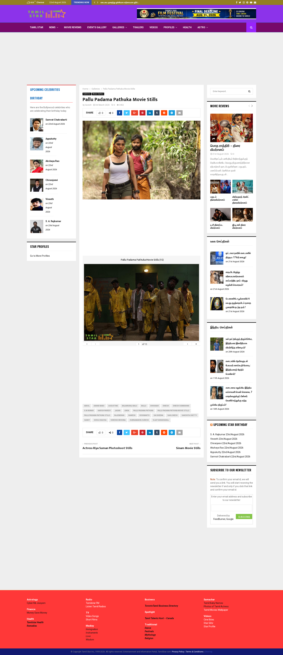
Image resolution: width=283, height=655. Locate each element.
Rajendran (119, 415)
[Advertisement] (141, 59)
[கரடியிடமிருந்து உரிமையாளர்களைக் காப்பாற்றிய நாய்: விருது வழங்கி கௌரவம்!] (216, 283)
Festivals (149, 631)
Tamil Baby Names (213, 603)
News (52, 27)
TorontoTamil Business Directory (161, 605)
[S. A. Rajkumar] (36, 232)
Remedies (32, 625)
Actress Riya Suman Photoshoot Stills (107, 448)
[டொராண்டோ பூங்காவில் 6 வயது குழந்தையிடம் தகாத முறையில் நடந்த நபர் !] (216, 309)
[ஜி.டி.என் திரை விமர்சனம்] (242, 215)
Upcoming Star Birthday (230, 424)
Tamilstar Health (35, 622)
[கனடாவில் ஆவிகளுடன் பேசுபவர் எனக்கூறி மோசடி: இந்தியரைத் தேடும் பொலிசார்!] (216, 372)
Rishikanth (145, 415)
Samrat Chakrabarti (56, 119)
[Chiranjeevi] (36, 191)
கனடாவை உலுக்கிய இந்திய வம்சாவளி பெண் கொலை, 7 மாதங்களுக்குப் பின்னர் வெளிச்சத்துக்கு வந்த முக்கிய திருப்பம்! (231, 396)
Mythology (150, 635)
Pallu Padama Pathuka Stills (97, 415)
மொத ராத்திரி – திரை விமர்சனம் (225, 148)
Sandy (87, 420)
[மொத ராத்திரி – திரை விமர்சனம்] (231, 128)
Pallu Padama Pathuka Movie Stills (173, 410)
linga (126, 410)
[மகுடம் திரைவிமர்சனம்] (220, 186)
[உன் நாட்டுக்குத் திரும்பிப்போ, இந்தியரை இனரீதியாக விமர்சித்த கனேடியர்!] (216, 349)
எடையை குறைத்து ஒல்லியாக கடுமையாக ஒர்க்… (120, 2)
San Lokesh (172, 415)
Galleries (118, 27)
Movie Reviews (72, 27)
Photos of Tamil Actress (216, 606)
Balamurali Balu (129, 406)
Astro (201, 27)
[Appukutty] (36, 149)
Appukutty (51, 138)
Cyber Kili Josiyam (36, 603)
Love (88, 636)
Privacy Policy (178, 652)
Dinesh (166, 406)
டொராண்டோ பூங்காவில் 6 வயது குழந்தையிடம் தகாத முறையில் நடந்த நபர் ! (238, 302)
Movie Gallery (98, 94)
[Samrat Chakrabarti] (36, 130)
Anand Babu (99, 406)
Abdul (87, 406)
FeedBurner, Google (223, 519)
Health (187, 27)
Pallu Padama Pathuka (143, 410)
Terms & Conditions (194, 652)
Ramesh (131, 415)
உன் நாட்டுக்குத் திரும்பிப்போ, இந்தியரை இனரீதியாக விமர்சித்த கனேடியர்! (239, 343)
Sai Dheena (158, 415)
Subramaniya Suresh (139, 420)
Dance (148, 628)
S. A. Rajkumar (53, 221)
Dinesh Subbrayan (181, 406)
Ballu (143, 406)
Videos (154, 27)
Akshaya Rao (52, 161)
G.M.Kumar (89, 410)
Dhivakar (154, 406)
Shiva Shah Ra (100, 420)
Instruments (92, 632)
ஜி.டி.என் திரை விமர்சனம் (239, 226)
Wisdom (90, 639)
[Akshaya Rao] (36, 172)
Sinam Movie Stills (188, 448)
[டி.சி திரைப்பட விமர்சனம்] (220, 215)
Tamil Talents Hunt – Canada (159, 618)
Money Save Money (37, 612)
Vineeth (50, 199)
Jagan (117, 410)
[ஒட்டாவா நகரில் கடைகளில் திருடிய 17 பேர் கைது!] (216, 264)
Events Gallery (96, 27)
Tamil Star (36, 27)
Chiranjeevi (52, 180)
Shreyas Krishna (118, 420)
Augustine (113, 406)
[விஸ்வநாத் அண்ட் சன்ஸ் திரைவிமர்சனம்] (242, 186)
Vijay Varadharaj (161, 420)
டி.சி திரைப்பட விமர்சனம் (216, 226)
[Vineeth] (36, 210)
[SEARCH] (249, 91)
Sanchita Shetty (189, 415)
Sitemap (208, 652)
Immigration (92, 629)
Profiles (169, 27)
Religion (149, 638)
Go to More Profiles (40, 256)
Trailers (138, 27)
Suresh (88, 105)
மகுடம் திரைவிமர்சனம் (217, 198)
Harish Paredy (104, 410)
